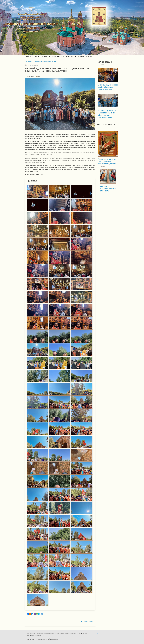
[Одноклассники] (30, 614)
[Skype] (39, 614)
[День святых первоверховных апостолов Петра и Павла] (108, 176)
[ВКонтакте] (28, 614)
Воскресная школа (68, 57)
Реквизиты (81, 57)
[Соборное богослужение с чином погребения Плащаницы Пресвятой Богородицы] (108, 75)
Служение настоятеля (50, 61)
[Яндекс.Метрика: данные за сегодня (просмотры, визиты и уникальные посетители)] (100, 634)
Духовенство (44, 57)
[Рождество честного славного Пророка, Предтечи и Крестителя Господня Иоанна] (108, 143)
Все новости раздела (87, 621)
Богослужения (56, 57)
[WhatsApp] (37, 614)
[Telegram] (42, 614)
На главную (29, 61)
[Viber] (35, 614)
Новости (28, 57)
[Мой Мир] (32, 614)
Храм (35, 57)
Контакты (89, 57)
